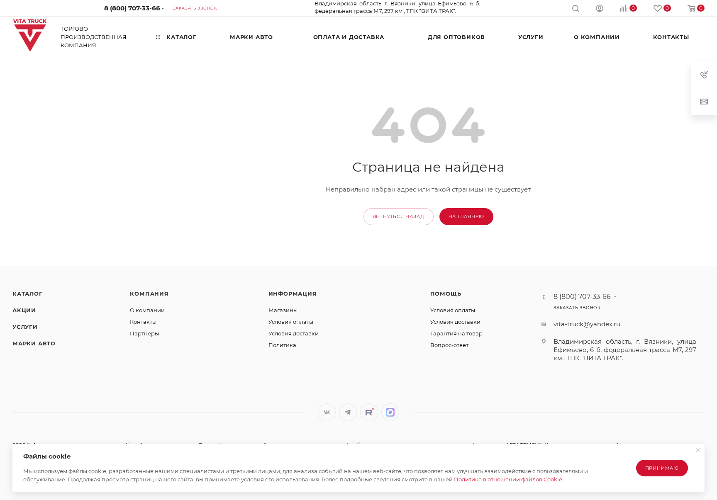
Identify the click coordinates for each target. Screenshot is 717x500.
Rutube (369, 412)
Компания (149, 293)
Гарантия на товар (456, 333)
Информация (292, 293)
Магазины (283, 310)
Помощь (445, 293)
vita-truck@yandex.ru (587, 324)
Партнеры (144, 333)
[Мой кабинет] (599, 9)
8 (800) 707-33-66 (132, 8)
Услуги (25, 326)
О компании (147, 310)
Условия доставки (293, 333)
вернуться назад (398, 216)
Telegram (348, 412)
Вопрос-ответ (449, 345)
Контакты (143, 321)
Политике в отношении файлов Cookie (508, 479)
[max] (390, 412)
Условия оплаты (290, 321)
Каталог (27, 293)
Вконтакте (327, 412)
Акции (24, 310)
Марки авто (34, 343)
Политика (282, 345)
